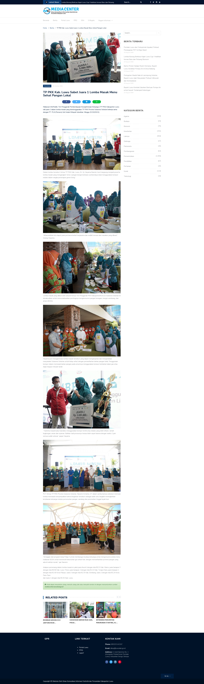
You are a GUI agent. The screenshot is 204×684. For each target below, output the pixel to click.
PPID (75, 20)
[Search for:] (130, 2)
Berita (55, 20)
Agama (126, 116)
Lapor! (81, 653)
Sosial (126, 171)
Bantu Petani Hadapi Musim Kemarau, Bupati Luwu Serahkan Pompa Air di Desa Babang (89, 3)
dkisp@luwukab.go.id (117, 648)
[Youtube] (159, 2)
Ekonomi (127, 126)
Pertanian (127, 166)
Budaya (126, 121)
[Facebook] (150, 2)
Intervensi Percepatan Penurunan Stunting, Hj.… (107, 621)
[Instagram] (156, 2)
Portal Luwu (65, 20)
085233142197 (116, 644)
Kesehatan (47, 86)
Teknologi (127, 176)
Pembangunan (129, 151)
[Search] (141, 2)
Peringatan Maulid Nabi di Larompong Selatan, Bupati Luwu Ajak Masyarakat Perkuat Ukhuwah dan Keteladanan (141, 78)
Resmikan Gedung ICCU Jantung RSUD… (51, 621)
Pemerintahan (129, 156)
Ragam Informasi (104, 20)
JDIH (82, 20)
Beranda (46, 20)
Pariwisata (127, 146)
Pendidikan (128, 161)
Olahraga (127, 141)
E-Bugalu (91, 20)
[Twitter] (153, 2)
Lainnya (126, 136)
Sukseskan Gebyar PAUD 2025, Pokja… (81, 621)
